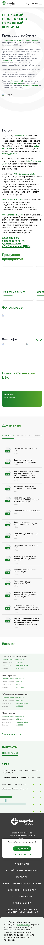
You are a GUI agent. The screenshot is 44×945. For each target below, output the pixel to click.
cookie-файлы (23, 924)
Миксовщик (8, 713)
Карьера (22, 877)
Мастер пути (9, 675)
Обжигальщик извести (15, 694)
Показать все (10, 734)
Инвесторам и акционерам (22, 883)
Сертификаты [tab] (23, 436)
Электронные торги (22, 890)
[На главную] (8, 5)
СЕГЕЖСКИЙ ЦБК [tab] (10, 753)
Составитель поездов (14, 656)
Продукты (22, 864)
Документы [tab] (8, 436)
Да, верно (22, 849)
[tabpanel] (22, 534)
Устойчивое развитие (22, 870)
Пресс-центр (22, 903)
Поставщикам (22, 896)
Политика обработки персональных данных (22, 910)
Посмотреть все (9, 397)
